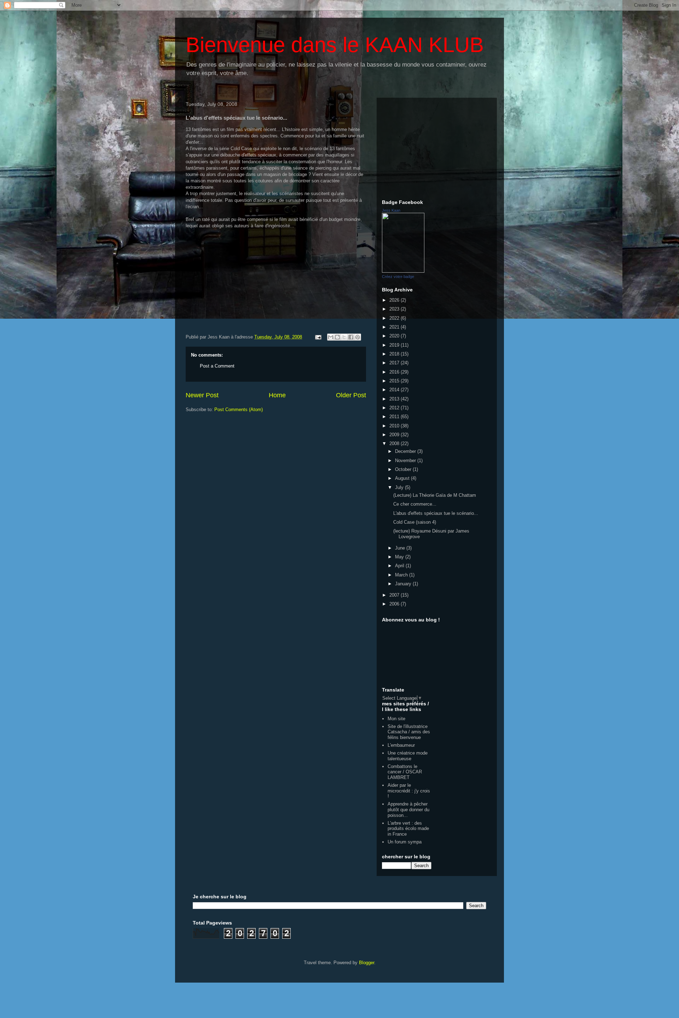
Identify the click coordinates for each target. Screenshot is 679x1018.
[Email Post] (318, 337)
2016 (395, 372)
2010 (395, 425)
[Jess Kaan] (403, 271)
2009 (395, 434)
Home (277, 395)
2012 (395, 407)
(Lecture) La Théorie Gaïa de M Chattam (434, 495)
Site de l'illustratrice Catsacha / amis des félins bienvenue (409, 732)
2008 (395, 443)
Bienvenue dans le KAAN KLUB (335, 45)
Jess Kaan (391, 210)
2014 (395, 389)
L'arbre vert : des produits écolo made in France (408, 828)
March (402, 575)
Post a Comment (217, 366)
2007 (395, 595)
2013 (395, 399)
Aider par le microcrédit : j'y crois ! (409, 791)
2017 (395, 362)
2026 (395, 300)
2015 (395, 380)
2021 (395, 327)
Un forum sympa (405, 841)
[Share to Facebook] (350, 337)
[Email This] (330, 337)
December (406, 451)
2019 (395, 345)
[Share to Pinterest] (357, 337)
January (404, 583)
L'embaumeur (401, 745)
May (400, 556)
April (400, 565)
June (400, 548)
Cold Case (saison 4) (414, 522)
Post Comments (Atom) (238, 409)
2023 (395, 309)
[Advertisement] (437, 147)
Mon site (396, 718)
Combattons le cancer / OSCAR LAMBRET (405, 772)
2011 (395, 416)
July (400, 487)
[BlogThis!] (337, 337)
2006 (395, 604)
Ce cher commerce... (414, 504)
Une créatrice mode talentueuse (408, 755)
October (404, 469)
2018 (395, 354)
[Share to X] (344, 337)
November (406, 460)
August (403, 478)
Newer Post (202, 395)
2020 (395, 336)
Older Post (351, 395)
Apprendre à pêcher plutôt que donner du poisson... (408, 809)
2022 (395, 318)
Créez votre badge (398, 276)
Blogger (366, 962)
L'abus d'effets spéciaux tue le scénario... (435, 513)
